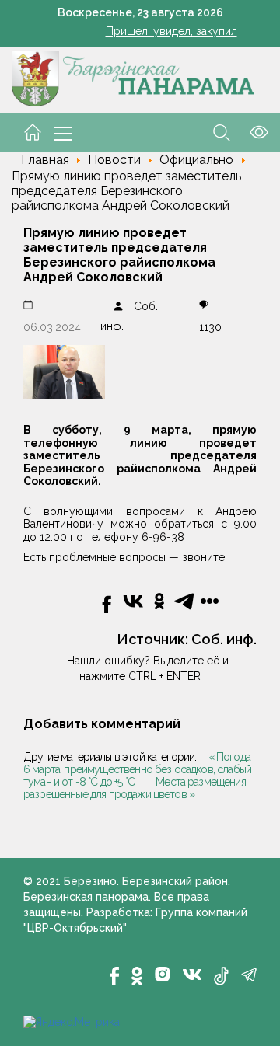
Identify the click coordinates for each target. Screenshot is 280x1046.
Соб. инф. (224, 639)
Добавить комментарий (101, 724)
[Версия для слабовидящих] (249, 131)
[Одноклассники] (136, 976)
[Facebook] (114, 976)
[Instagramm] (162, 974)
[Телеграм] (249, 974)
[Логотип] (133, 77)
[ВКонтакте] (192, 973)
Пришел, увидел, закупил (171, 31)
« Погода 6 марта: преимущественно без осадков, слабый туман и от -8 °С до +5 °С (137, 769)
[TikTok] (221, 976)
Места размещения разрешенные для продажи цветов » (134, 788)
